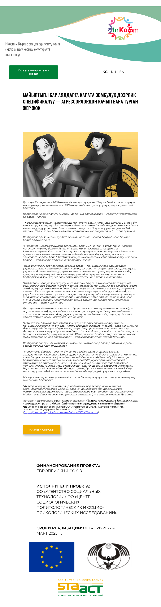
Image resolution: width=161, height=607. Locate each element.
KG (105, 72)
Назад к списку (41, 429)
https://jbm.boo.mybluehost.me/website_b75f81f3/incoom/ (61, 412)
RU (113, 72)
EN (121, 72)
